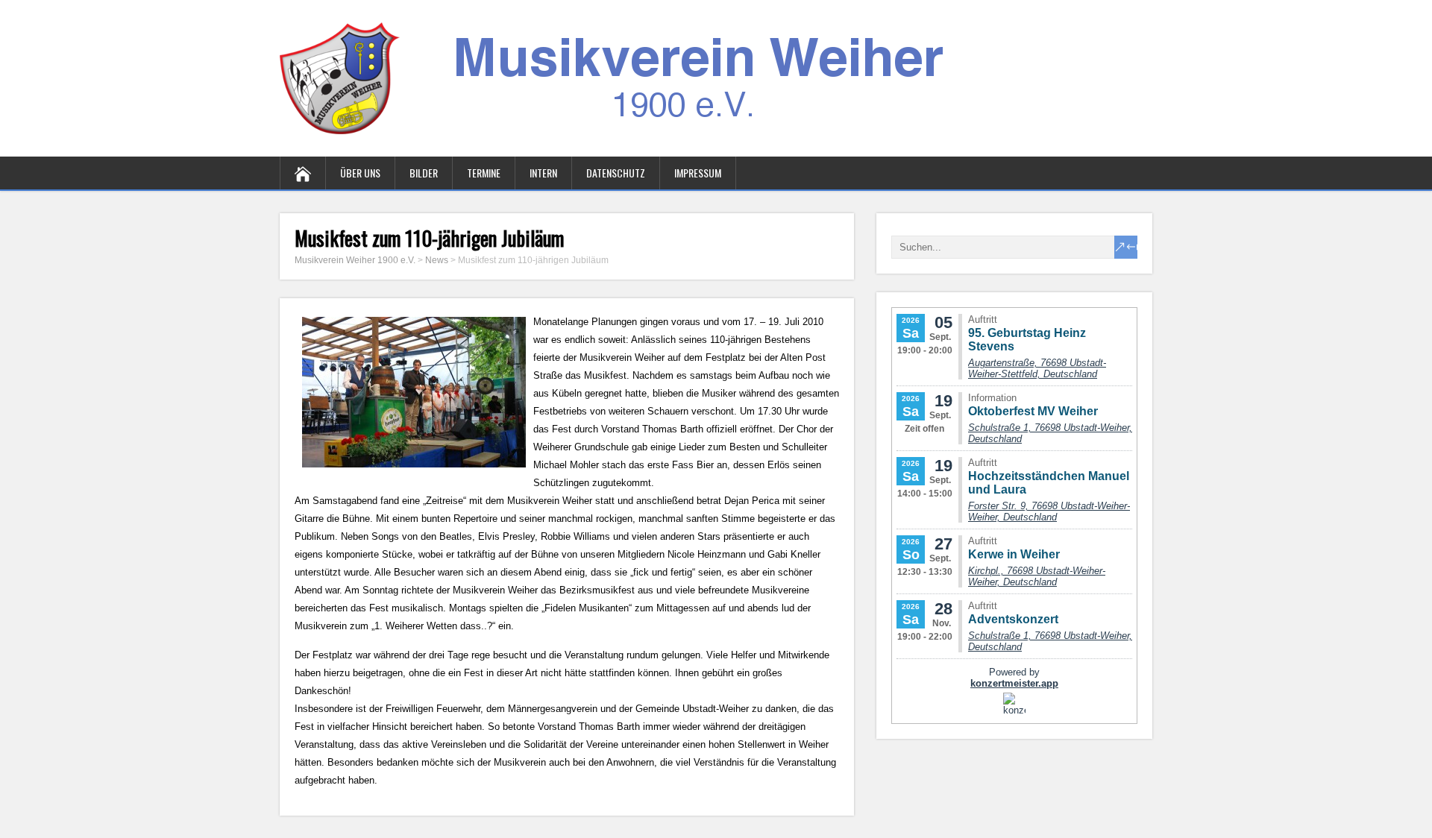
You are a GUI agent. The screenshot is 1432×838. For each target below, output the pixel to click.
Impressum (697, 172)
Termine (483, 172)
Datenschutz (615, 172)
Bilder (423, 172)
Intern (543, 172)
